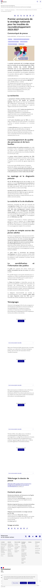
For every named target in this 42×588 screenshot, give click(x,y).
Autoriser (21, 321)
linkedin (39, 536)
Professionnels (21, 44)
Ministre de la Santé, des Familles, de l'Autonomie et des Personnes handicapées (4, 549)
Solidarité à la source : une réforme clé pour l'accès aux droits (10, 554)
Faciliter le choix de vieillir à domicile (24, 550)
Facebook (18, 16)
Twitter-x (25, 536)
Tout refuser (23, 583)
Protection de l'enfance (17, 551)
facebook (29, 536)
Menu (40, 1)
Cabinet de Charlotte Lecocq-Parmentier (21, 39)
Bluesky (24, 16)
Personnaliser (15, 583)
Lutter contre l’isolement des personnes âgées (24, 546)
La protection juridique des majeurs (23, 559)
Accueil (2, 9)
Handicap (10, 39)
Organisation (3, 554)
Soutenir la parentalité (16, 544)
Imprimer (27, 16)
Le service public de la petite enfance (17, 547)
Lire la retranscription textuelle (14, 342)
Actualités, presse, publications (10, 9)
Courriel (30, 16)
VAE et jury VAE (37, 548)
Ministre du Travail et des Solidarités (4, 544)
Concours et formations (37, 546)
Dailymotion (33, 536)
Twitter (21, 16)
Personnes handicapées (12, 44)
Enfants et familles (23, 41)
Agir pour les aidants (23, 563)
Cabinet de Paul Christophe (13, 41)
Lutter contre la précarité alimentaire (10, 550)
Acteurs (2, 555)
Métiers (36, 543)
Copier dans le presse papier (33, 16)
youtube (36, 536)
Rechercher (37, 1)
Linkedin (15, 16)
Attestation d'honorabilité (37, 553)
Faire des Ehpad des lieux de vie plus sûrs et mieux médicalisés (24, 554)
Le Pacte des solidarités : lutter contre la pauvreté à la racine (11, 545)
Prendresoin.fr (37, 550)
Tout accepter (32, 583)
